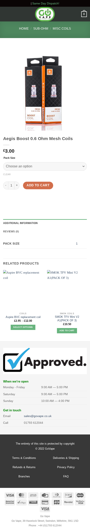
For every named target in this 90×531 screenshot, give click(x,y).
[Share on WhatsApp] (7, 198)
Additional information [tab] (20, 223)
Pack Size (9, 158)
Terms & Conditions (24, 457)
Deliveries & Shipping (66, 457)
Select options (23, 327)
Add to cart (38, 185)
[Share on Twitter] (21, 198)
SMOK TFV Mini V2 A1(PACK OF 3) (67, 318)
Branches (24, 476)
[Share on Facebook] (14, 198)
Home (24, 28)
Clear (7, 174)
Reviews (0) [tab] (11, 231)
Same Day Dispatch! (45, 3)
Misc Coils (62, 28)
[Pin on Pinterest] (35, 198)
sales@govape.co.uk (37, 416)
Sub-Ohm (40, 28)
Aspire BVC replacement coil (23, 317)
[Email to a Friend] (28, 198)
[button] (5, 14)
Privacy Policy (66, 467)
